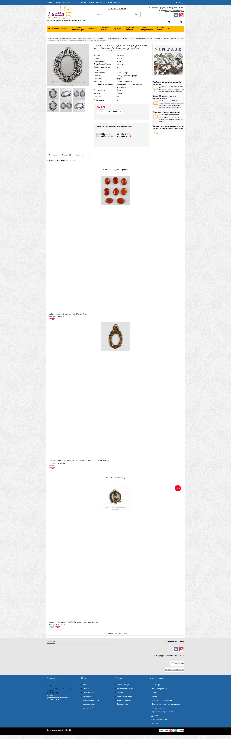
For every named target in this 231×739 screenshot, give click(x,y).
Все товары (155, 685)
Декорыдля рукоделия (147, 29)
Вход (181, 2)
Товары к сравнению (91, 700)
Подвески (92, 29)
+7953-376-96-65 (177, 663)
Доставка (66, 2)
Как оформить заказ (125, 689)
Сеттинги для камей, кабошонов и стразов (112, 38)
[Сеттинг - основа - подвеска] (68, 65)
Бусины (64, 29)
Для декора (155, 716)
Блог (110, 2)
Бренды (154, 723)
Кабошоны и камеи (159, 708)
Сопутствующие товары (160, 719)
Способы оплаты (124, 700)
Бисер (169, 29)
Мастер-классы (89, 704)
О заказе (57, 2)
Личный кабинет (89, 692)
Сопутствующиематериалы (131, 29)
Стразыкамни (160, 29)
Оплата (75, 2)
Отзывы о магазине (55, 699)
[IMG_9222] (79, 106)
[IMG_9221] (53, 106)
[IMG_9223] (66, 106)
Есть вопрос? (101, 2)
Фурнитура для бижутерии (78, 29)
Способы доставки (124, 696)
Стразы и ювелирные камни (162, 712)
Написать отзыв (116, 51)
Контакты (117, 2)
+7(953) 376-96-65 (117, 8)
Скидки (83, 2)
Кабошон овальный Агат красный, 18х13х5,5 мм (68, 314)
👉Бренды (116, 29)
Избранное (87, 696)
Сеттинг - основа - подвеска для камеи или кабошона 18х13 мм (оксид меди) (79, 460)
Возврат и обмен (123, 704)
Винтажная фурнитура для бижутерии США (79, 38)
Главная (50, 38)
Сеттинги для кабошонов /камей (140, 38)
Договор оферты (123, 685)
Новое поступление (159, 689)
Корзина (86, 685)
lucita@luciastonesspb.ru (174, 11)
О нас (50, 2)
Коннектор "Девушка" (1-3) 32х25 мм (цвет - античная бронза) (73, 622)
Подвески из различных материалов (165, 704)
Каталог (55, 29)
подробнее (50, 695)
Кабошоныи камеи (105, 29)
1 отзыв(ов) (105, 51)
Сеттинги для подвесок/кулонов (165, 38)
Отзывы (91, 2)
